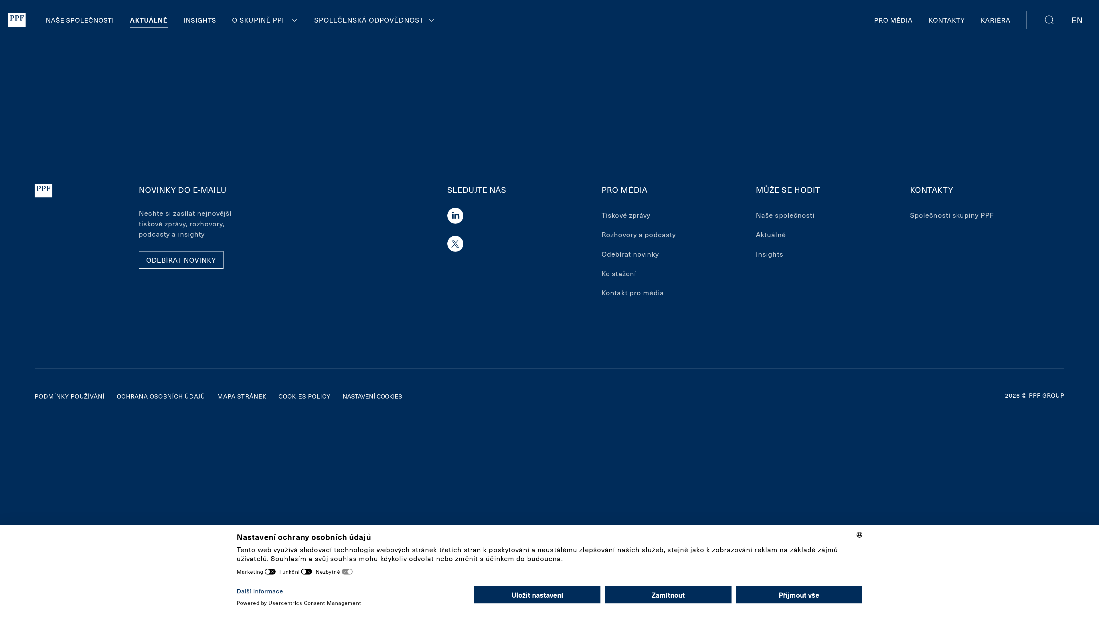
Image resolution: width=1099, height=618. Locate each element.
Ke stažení (619, 273)
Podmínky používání (70, 396)
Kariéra (996, 20)
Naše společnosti (80, 20)
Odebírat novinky (630, 254)
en (1077, 20)
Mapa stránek (241, 396)
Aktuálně (149, 20)
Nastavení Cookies (372, 396)
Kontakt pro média (633, 292)
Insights (200, 20)
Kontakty (947, 20)
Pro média (893, 20)
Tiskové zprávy (626, 215)
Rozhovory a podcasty (639, 234)
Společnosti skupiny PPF (952, 215)
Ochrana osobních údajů (161, 396)
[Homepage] (17, 20)
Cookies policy (304, 396)
